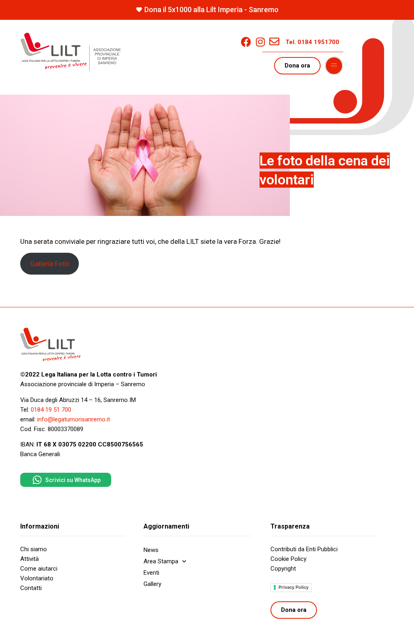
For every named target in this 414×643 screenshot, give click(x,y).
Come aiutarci (38, 568)
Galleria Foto (49, 264)
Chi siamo (33, 549)
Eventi (151, 572)
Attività (29, 559)
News (151, 550)
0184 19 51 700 (51, 409)
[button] (334, 66)
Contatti (31, 588)
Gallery (152, 584)
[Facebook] (246, 42)
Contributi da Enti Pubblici (304, 549)
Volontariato (36, 578)
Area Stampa (161, 561)
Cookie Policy (288, 559)
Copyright (283, 568)
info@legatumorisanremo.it (73, 419)
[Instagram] (260, 42)
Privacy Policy (293, 587)
